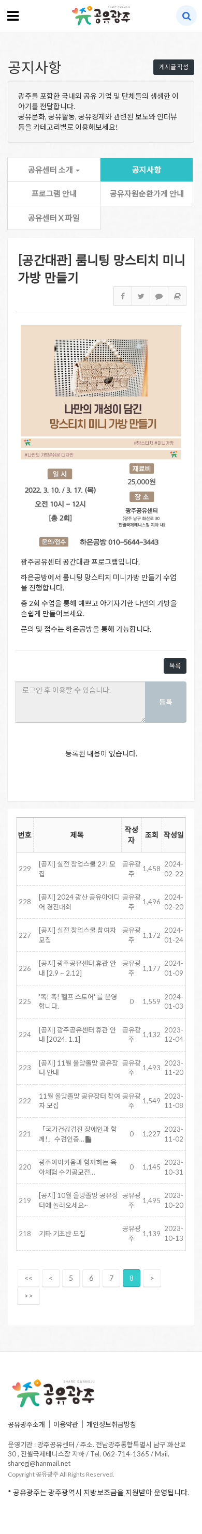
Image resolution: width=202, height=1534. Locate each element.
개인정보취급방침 (111, 1424)
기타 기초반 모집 (62, 1233)
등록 (165, 701)
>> (28, 1295)
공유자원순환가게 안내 (147, 193)
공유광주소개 (26, 1424)
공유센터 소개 (51, 169)
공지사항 (146, 169)
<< (28, 1277)
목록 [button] (175, 666)
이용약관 (65, 1424)
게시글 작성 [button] (174, 67)
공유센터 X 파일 (54, 217)
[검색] (186, 15)
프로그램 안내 (54, 193)
